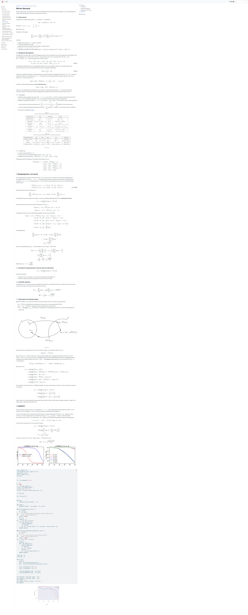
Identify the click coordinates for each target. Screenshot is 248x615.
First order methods (25, 6)
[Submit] (236, 1)
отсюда (32, 110)
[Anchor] (27, 17)
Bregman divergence (85, 8)
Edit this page (82, 14)
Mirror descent (34, 6)
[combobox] (240, 2)
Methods (18, 6)
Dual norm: (83, 6)
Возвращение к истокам (85, 10)
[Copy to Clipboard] (76, 470)
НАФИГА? (82, 11)
